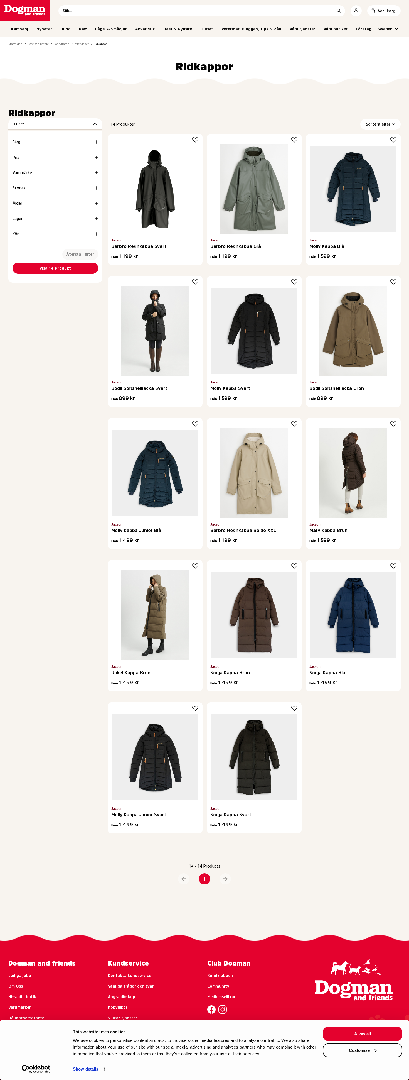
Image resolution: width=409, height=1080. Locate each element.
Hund (65, 29)
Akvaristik (145, 29)
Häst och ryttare (38, 43)
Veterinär (230, 29)
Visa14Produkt (55, 268)
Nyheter (44, 29)
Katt (83, 29)
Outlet (206, 29)
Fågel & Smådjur (111, 29)
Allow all (362, 1034)
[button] (183, 878)
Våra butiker (336, 29)
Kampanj (19, 29)
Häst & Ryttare (177, 29)
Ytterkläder (81, 43)
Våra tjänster (302, 29)
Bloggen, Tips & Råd (261, 29)
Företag (363, 29)
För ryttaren (61, 43)
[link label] (25, 10)
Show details (85, 1069)
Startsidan (15, 43)
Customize (359, 1050)
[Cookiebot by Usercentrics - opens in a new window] (36, 1069)
